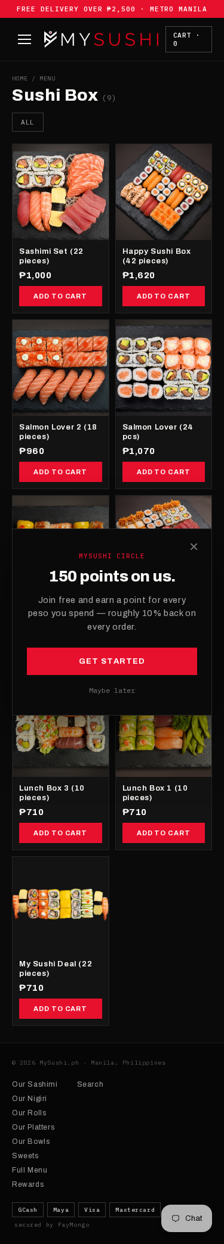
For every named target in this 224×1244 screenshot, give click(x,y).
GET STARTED (112, 661)
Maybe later (112, 690)
